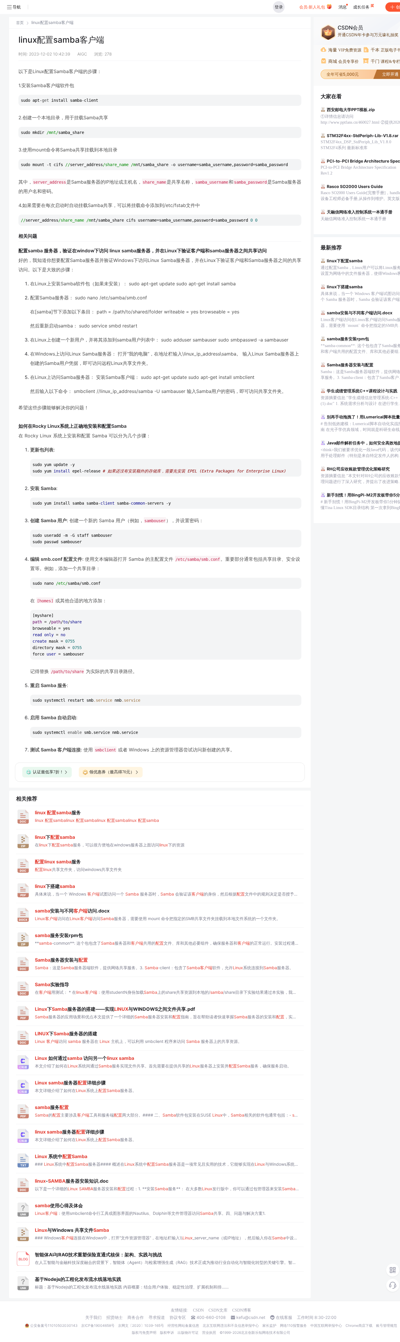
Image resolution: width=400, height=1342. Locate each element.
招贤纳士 (114, 1317)
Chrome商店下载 (359, 1325)
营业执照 (209, 1332)
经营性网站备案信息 (183, 1325)
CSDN (198, 1310)
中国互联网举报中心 (326, 1325)
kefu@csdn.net (250, 1317)
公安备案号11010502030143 (54, 1325)
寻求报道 (156, 1317)
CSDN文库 (218, 1310)
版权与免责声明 (144, 1332)
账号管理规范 (386, 1325)
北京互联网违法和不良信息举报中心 (231, 1325)
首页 (20, 23)
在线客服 (284, 1317)
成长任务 (362, 6)
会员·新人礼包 (312, 6)
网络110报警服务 (293, 1325)
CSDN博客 (241, 1310)
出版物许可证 (188, 1332)
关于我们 (93, 1317)
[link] (20, 22)
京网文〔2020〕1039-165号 (141, 1325)
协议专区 (178, 1317)
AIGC (82, 53)
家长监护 (269, 1325)
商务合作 (135, 1317)
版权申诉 (167, 1332)
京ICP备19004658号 (97, 1325)
